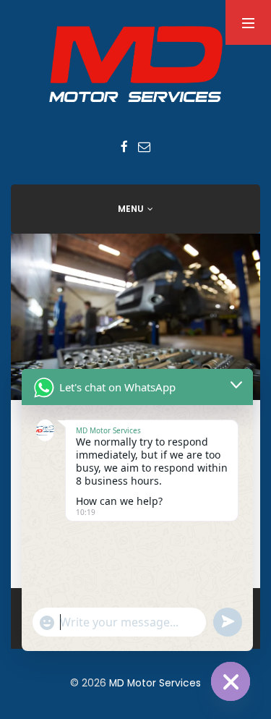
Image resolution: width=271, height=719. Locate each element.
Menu (131, 209)
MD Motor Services (155, 683)
